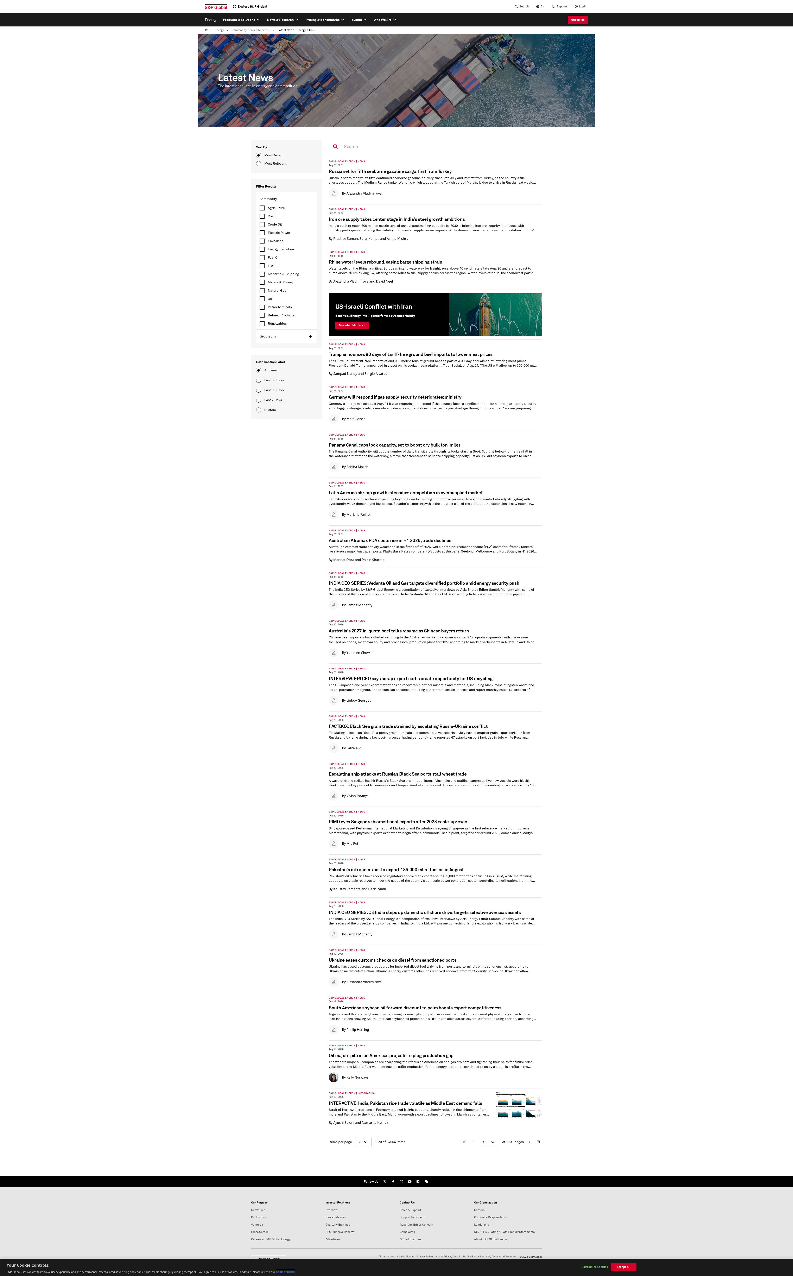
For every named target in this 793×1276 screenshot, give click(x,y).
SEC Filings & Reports (339, 1232)
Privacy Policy (425, 1256)
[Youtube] (409, 1181)
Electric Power (279, 233)
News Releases (335, 1217)
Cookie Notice (405, 1256)
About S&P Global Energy (491, 1239)
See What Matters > (352, 325)
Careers (479, 1210)
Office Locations (410, 1239)
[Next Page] (529, 1141)
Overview (331, 1210)
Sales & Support (410, 1210)
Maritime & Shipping (283, 274)
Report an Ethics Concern (416, 1224)
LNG (271, 266)
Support (562, 6)
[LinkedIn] (418, 1181)
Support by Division (412, 1217)
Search (524, 6)
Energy (219, 30)
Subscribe (578, 19)
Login (582, 6)
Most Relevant (275, 164)
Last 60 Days (274, 380)
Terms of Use (386, 1256)
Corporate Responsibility (490, 1217)
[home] (206, 30)
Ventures (257, 1224)
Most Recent (274, 155)
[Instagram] (401, 1181)
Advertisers (333, 1239)
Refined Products (281, 315)
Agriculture (276, 208)
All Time (270, 370)
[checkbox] (287, 208)
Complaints (407, 1232)
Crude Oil (275, 224)
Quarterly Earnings (337, 1224)
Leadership (481, 1224)
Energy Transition (281, 249)
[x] (385, 1181)
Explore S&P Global (252, 6)
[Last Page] (538, 1142)
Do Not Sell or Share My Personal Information (489, 1256)
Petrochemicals (280, 307)
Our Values (258, 1210)
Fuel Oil (273, 257)
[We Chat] (426, 1181)
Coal (271, 216)
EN (543, 6)
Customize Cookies (595, 1267)
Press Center (259, 1232)
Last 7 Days (273, 400)
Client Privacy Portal (448, 1256)
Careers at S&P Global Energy (270, 1239)
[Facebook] (393, 1181)
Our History (258, 1217)
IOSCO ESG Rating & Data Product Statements (504, 1232)
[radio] (258, 155)
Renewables (277, 324)
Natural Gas (277, 291)
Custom (270, 410)
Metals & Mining (280, 282)
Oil (270, 299)
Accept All (623, 1267)
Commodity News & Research (251, 30)
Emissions (275, 241)
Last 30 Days (274, 390)
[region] (396, 1267)
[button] (286, 199)
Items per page (340, 1142)
